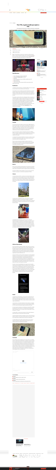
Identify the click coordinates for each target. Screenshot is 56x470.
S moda (32, 456)
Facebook (10, 49)
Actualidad (14, 12)
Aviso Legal (14, 453)
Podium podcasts (26, 456)
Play (28, 469)
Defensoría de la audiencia (25, 453)
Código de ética (21, 453)
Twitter (10, 50)
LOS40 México (28, 10)
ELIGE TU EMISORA (43, 468)
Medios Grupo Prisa (15, 457)
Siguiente (31, 468)
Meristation (38, 456)
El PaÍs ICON (29, 456)
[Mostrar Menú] (10, 10)
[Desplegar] (28, 466)
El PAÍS (20, 455)
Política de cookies (17, 453)
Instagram (27, 449)
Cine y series (22, 12)
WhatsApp (10, 52)
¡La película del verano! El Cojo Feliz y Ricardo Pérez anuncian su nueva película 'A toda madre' (41, 75)
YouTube (26, 449)
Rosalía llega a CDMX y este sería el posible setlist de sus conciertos (41, 68)
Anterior (24, 468)
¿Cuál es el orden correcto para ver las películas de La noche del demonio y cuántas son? (41, 71)
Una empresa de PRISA (15, 456)
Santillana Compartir (30, 455)
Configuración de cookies (38, 453)
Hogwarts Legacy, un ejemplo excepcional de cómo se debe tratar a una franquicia (19, 445)
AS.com (35, 455)
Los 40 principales (23, 455)
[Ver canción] (39, 91)
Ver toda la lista (41, 101)
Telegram (10, 54)
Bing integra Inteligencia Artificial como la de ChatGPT (27, 444)
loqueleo (34, 456)
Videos (25, 12)
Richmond (20, 456)
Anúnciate (42, 453)
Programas (19, 12)
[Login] (45, 10)
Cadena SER (33, 455)
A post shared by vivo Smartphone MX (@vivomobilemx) (23, 372)
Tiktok (24, 449)
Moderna (23, 456)
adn (37, 455)
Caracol (39, 455)
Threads (31, 449)
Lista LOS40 (11, 12)
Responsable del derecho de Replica (32, 453)
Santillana (26, 455)
